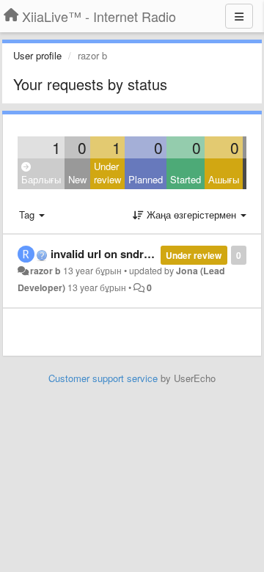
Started (185, 179)
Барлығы (41, 179)
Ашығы (223, 179)
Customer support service (103, 378)
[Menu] (239, 16)
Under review (107, 173)
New (77, 179)
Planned (145, 179)
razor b (45, 270)
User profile (37, 55)
